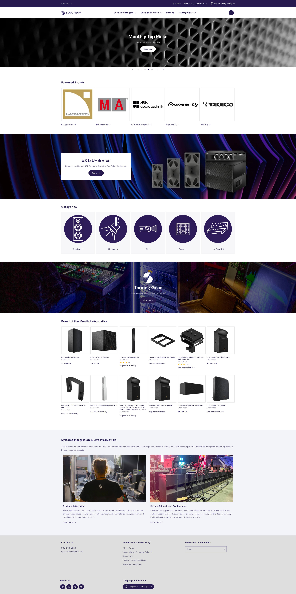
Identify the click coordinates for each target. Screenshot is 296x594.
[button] (125, 12)
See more (96, 173)
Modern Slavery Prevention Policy (136, 552)
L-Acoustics (67, 124)
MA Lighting (102, 124)
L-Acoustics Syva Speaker (129, 357)
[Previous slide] (132, 69)
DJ (147, 249)
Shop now (148, 51)
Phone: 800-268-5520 (194, 3)
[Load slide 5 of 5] (152, 69)
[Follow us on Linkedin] (75, 586)
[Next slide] (157, 69)
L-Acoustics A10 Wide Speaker (218, 357)
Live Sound (217, 249)
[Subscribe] (224, 549)
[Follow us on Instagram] (68, 586)
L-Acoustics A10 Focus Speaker (161, 405)
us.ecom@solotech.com (72, 551)
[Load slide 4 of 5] (148, 69)
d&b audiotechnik (140, 124)
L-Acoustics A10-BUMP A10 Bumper (162, 357)
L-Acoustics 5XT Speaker (99, 357)
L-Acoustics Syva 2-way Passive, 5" (103, 405)
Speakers (77, 249)
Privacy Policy (128, 548)
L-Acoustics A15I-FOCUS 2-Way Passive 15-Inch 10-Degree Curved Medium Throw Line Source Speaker (133, 407)
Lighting (112, 249)
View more (148, 300)
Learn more (68, 522)
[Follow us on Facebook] (62, 586)
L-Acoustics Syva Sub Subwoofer (190, 405)
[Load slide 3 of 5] (145, 69)
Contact (177, 3)
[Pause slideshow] (163, 69)
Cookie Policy (128, 556)
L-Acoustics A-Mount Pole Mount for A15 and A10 (190, 358)
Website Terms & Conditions (134, 560)
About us (65, 3)
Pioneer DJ (171, 124)
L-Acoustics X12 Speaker (216, 405)
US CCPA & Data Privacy (132, 564)
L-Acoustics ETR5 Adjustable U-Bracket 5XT (73, 406)
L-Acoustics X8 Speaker (70, 357)
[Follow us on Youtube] (81, 586)
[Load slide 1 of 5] (138, 69)
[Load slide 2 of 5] (141, 69)
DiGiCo (204, 124)
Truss (181, 249)
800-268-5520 (68, 548)
